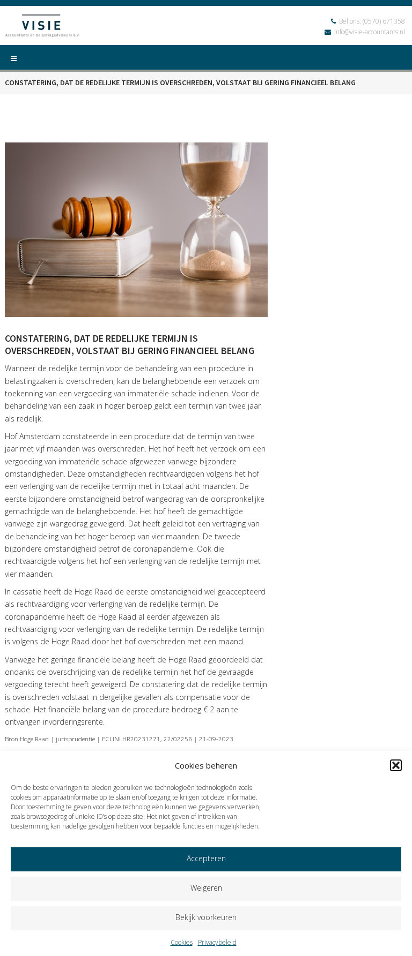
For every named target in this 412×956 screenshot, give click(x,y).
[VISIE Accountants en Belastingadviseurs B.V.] (42, 27)
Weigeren (206, 888)
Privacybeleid (217, 942)
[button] (396, 765)
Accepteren (206, 858)
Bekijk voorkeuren (206, 917)
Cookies (182, 942)
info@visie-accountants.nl (369, 31)
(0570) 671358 (384, 21)
